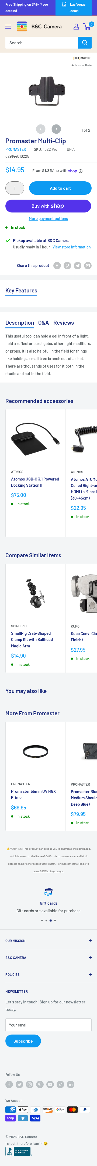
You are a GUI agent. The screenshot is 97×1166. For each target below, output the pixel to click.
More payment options (48, 218)
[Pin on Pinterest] (67, 265)
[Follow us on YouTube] (50, 1084)
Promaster (15, 149)
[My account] (76, 27)
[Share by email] (88, 265)
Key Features (21, 290)
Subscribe (23, 1040)
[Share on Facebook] (57, 265)
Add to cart (60, 187)
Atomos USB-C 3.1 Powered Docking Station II (35, 481)
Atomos (17, 472)
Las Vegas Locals (76, 7)
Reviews (63, 322)
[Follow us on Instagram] (29, 1084)
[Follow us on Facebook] (9, 1084)
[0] (87, 26)
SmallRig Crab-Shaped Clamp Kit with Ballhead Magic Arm (32, 639)
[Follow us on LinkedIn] (70, 1084)
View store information (72, 247)
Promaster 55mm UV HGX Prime (33, 794)
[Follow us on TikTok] (60, 1084)
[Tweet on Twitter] (77, 265)
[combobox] (41, 43)
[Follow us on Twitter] (19, 1084)
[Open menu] (8, 27)
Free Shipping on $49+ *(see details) (26, 7)
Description (19, 322)
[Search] (85, 43)
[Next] (56, 129)
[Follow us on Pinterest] (40, 1084)
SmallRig (19, 626)
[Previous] (41, 129)
